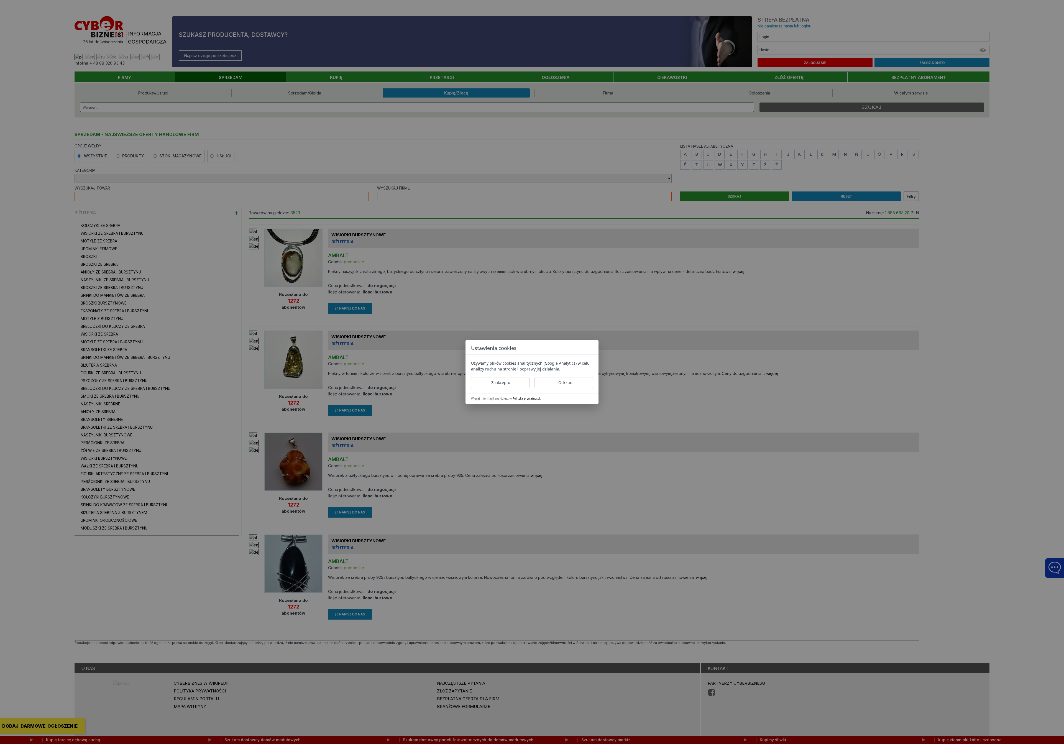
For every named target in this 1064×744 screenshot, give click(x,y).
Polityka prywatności (526, 398)
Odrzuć (565, 382)
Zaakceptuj (501, 382)
